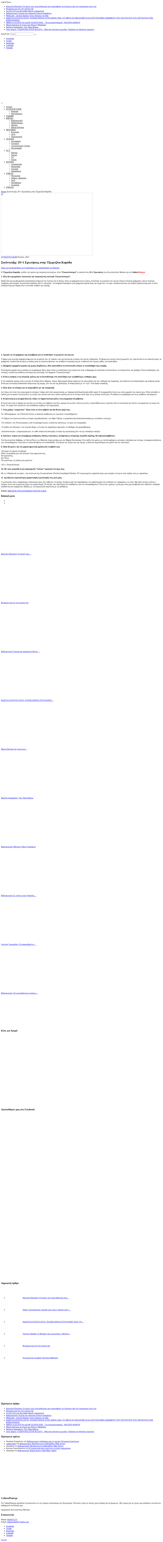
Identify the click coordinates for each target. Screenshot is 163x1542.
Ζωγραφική (16, 141)
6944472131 (12, 1519)
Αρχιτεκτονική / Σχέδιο (20, 146)
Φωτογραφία (16, 148)
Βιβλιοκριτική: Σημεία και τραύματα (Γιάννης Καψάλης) (28, 13)
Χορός (14, 160)
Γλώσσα (14, 169)
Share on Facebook (9, 268)
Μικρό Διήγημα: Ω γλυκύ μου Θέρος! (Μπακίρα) (26, 25)
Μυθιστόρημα (17, 123)
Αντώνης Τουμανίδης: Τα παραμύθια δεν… (18, 944)
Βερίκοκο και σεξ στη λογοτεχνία (19, 9)
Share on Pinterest (52, 268)
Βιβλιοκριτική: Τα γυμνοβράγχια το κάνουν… (19, 993)
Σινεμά (14, 155)
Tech (13, 180)
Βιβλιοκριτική (17, 120)
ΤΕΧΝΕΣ (10, 139)
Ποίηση (14, 125)
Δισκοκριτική (16, 137)
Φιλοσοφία (15, 166)
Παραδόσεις (16, 171)
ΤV (12, 157)
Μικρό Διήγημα (17, 127)
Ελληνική (15, 132)
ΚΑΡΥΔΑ (19, 491)
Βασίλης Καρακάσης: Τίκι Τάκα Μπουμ (22, 27)
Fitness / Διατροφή (18, 178)
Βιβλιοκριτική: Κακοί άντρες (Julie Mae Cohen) (37, 1450)
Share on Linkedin (37, 268)
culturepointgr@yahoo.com (18, 1522)
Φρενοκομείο (16, 114)
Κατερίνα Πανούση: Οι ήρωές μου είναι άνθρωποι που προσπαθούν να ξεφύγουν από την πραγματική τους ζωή (51, 6)
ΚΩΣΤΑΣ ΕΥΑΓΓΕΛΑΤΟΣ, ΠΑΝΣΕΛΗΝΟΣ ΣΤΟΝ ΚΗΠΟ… (27, 700)
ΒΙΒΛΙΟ (9, 118)
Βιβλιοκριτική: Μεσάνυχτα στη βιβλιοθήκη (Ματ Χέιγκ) (42, 1444)
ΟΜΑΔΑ (10, 187)
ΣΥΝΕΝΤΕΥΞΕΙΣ (14, 109)
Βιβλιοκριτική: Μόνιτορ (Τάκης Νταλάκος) (18, 847)
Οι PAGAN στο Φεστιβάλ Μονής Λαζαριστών (25, 11)
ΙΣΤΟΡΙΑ (10, 162)
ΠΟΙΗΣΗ (27, 491)
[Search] (35, 34)
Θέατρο (14, 153)
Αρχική (9, 107)
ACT (8, 150)
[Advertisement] (81, 82)
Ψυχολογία (15, 176)
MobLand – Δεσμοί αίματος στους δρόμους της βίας (27, 16)
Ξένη (13, 134)
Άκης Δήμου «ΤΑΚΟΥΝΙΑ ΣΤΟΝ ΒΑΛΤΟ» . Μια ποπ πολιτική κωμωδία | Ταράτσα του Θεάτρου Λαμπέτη (50, 29)
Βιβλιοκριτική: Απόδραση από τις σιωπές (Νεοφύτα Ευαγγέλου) (53, 1441)
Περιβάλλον (16, 183)
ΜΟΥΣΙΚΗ (11, 130)
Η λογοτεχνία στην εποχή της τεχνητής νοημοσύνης (50, 1448)
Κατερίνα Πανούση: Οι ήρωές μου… (16, 554)
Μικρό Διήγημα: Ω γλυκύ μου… (14, 749)
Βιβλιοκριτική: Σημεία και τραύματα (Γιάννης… (20, 651)
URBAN (9, 173)
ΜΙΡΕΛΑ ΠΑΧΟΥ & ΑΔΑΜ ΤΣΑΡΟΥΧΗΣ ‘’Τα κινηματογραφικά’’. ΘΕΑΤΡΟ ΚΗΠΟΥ (43, 22)
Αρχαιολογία (16, 164)
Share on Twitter (23, 268)
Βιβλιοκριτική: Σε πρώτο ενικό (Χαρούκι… (18, 895)
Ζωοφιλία (15, 185)
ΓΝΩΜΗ (10, 116)
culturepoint (11, 1444)
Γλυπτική (15, 143)
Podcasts (14, 111)
